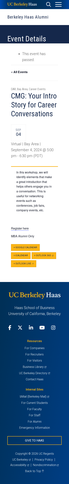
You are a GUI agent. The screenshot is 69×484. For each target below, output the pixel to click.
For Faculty (34, 409)
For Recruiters (34, 354)
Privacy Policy (44, 459)
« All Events (19, 72)
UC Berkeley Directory (34, 373)
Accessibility (19, 465)
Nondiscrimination (46, 465)
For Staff (34, 415)
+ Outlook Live (25, 264)
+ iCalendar (21, 255)
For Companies (35, 348)
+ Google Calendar (25, 247)
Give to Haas (34, 440)
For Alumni (34, 421)
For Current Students (34, 403)
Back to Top (33, 471)
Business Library (34, 367)
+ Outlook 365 (45, 256)
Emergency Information (34, 427)
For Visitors (34, 360)
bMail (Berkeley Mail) (34, 396)
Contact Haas (34, 379)
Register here (20, 228)
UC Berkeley (21, 459)
